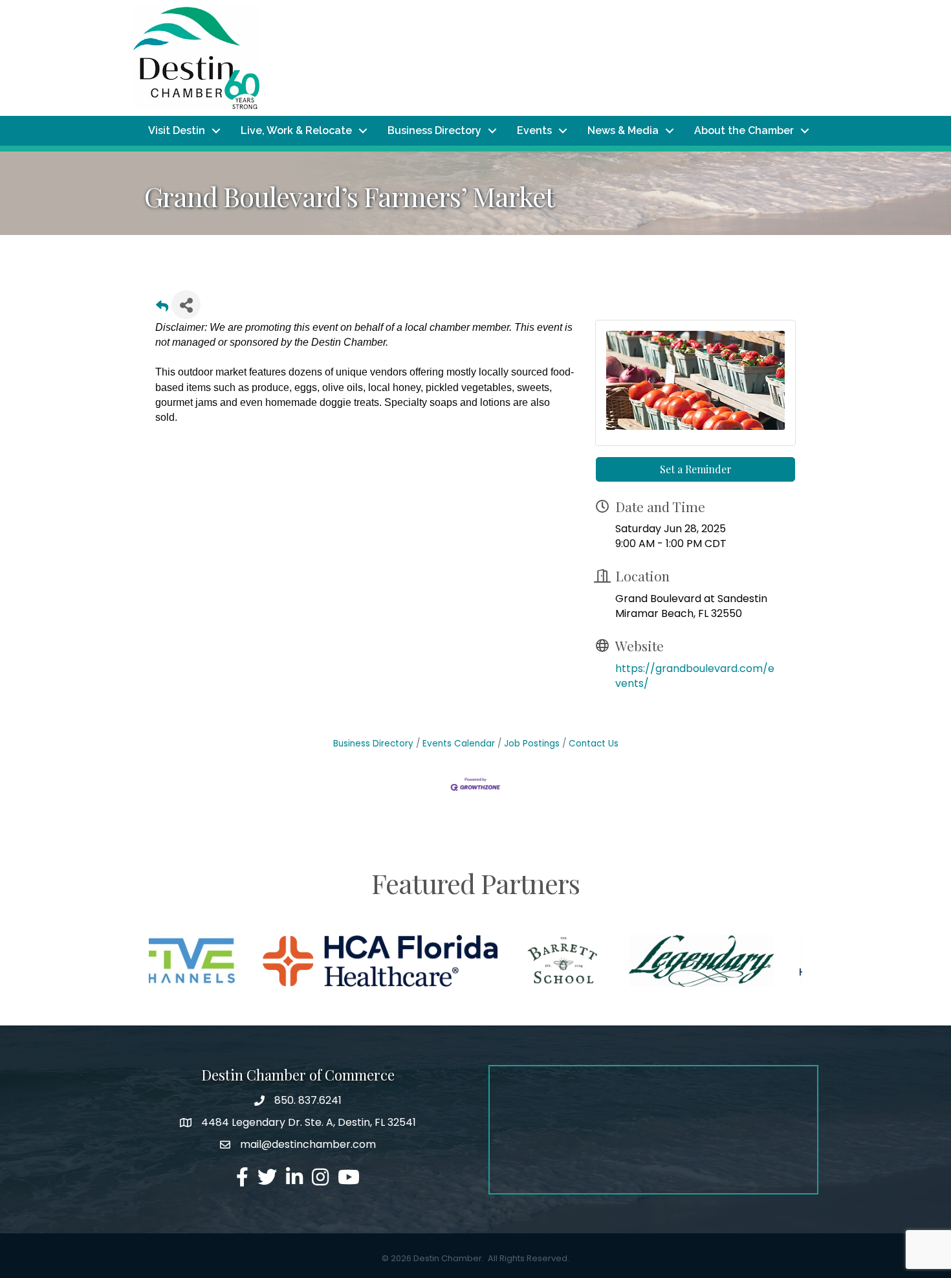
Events (534, 130)
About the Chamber (744, 130)
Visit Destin (176, 130)
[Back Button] (162, 308)
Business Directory (434, 130)
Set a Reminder (696, 469)
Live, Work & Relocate (296, 130)
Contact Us (593, 743)
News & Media (623, 130)
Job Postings (532, 743)
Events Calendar (458, 743)
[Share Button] (186, 304)
